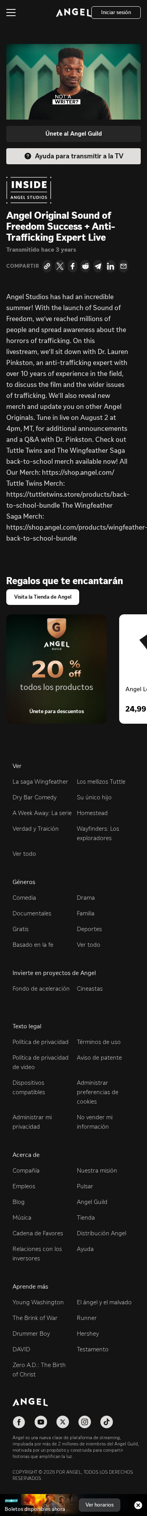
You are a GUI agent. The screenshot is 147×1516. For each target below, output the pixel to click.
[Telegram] (98, 266)
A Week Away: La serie (42, 813)
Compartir (22, 266)
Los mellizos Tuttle (101, 781)
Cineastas (90, 988)
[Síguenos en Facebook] (19, 1422)
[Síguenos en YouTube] (40, 1422)
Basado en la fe (33, 944)
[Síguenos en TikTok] (106, 1422)
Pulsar (85, 1186)
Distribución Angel (101, 1233)
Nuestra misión (97, 1170)
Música (22, 1217)
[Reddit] (85, 266)
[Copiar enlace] (47, 266)
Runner (87, 1318)
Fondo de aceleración (41, 988)
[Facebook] (72, 266)
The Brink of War (35, 1318)
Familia (85, 913)
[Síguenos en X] (62, 1422)
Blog (19, 1202)
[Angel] (73, 12)
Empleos (24, 1186)
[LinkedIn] (110, 266)
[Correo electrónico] (123, 266)
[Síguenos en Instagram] (84, 1422)
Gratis (21, 929)
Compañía (26, 1170)
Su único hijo (94, 797)
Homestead (92, 813)
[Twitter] (59, 266)
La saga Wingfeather (40, 781)
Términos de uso (99, 1042)
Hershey (88, 1333)
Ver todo (24, 853)
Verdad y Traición (36, 828)
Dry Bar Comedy (34, 797)
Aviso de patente (99, 1057)
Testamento (93, 1349)
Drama (86, 897)
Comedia (24, 897)
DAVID (21, 1349)
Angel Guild (92, 1202)
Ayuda (85, 1249)
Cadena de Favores (38, 1233)
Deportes (89, 929)
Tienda (86, 1217)
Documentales (32, 913)
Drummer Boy (31, 1333)
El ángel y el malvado (104, 1302)
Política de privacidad (41, 1042)
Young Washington (38, 1302)
